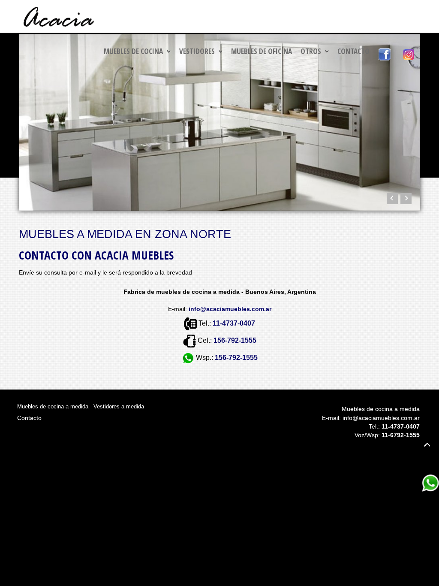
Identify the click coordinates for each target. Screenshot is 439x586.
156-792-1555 (234, 340)
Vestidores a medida (118, 406)
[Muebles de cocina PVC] (219, 122)
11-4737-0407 (234, 323)
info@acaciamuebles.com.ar (381, 417)
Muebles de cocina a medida (52, 406)
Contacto (353, 51)
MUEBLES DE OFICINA (261, 51)
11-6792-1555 (401, 435)
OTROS (311, 51)
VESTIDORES (197, 51)
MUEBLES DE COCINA (133, 51)
